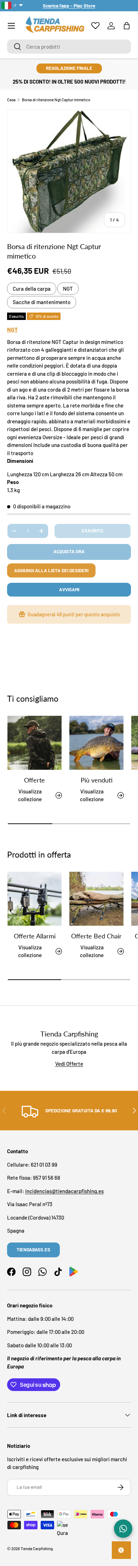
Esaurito (92, 530)
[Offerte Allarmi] (34, 899)
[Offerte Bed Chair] (96, 899)
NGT (68, 288)
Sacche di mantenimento (41, 302)
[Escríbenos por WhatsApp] (123, 1528)
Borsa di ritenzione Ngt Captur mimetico (56, 99)
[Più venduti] (96, 743)
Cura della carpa (32, 288)
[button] (126, 26)
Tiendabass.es (33, 1249)
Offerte (34, 780)
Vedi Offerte (69, 1063)
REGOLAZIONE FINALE (69, 68)
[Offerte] (34, 743)
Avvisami (69, 589)
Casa (11, 99)
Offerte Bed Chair (96, 936)
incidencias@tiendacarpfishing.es (64, 1191)
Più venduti (97, 780)
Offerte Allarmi (35, 936)
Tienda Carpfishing (37, 1548)
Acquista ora (69, 551)
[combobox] (69, 47)
